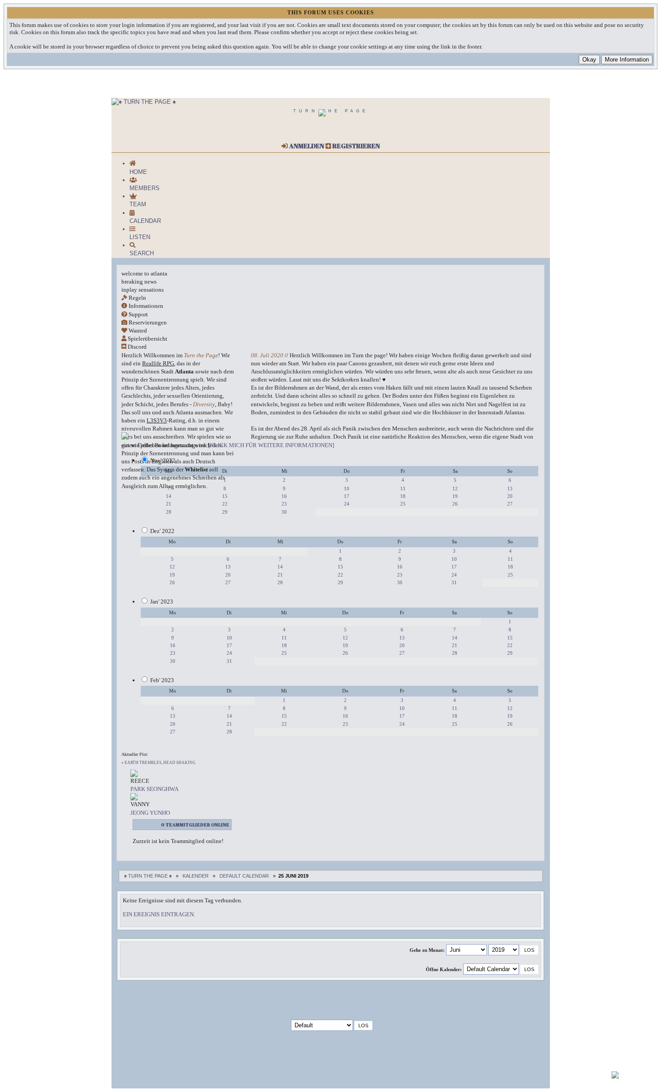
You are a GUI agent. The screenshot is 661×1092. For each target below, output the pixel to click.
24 (346, 503)
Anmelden (306, 146)
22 (225, 503)
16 (284, 496)
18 (403, 496)
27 (510, 503)
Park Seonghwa (154, 789)
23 (284, 503)
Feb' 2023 (162, 680)
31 (454, 582)
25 (403, 503)
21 (168, 503)
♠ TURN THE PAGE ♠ (148, 876)
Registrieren (355, 146)
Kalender (196, 876)
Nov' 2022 (162, 460)
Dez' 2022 (162, 531)
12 (455, 488)
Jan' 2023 (161, 601)
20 (510, 496)
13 (510, 488)
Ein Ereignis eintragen (158, 914)
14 (168, 496)
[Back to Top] (615, 1076)
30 (284, 512)
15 (225, 496)
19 (455, 496)
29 (225, 512)
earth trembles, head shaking (160, 762)
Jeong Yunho (150, 812)
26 (455, 503)
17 (346, 496)
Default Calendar (244, 876)
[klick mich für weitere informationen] (271, 445)
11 (403, 488)
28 (168, 512)
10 (346, 488)
